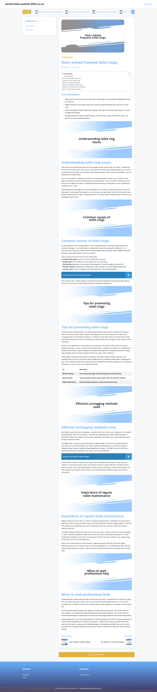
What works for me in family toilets (58, 12)
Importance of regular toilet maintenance (74, 87)
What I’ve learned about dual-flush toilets (115, 12)
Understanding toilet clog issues (71, 78)
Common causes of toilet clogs (71, 80)
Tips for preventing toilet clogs (71, 82)
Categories (26, 675)
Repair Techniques (67, 57)
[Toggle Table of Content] (128, 73)
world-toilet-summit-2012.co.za (24, 4)
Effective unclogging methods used (72, 85)
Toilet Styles (29, 30)
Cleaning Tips (29, 26)
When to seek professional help (71, 89)
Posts (24, 678)
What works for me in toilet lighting (86, 12)
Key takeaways (68, 76)
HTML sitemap (84, 675)
